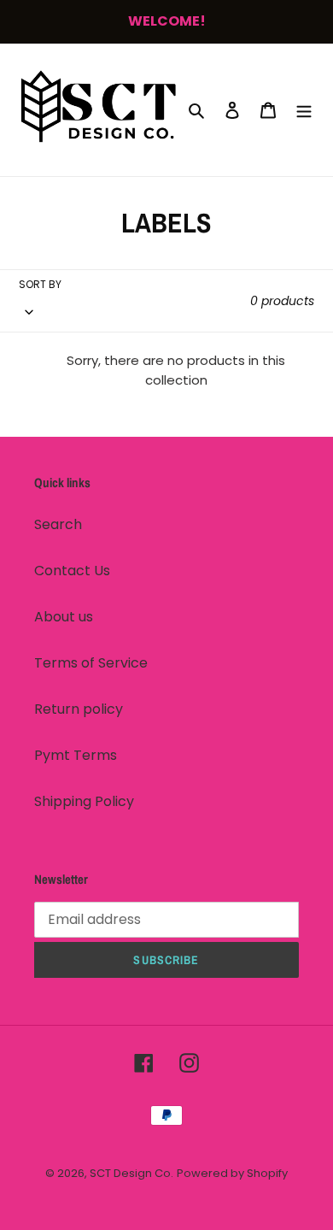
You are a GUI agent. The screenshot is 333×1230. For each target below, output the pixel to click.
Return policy (78, 709)
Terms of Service (91, 663)
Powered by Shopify (232, 1173)
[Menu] (304, 109)
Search (58, 524)
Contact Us (72, 570)
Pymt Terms (75, 755)
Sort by (40, 284)
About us (63, 617)
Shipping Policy (84, 801)
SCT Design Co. (131, 1173)
